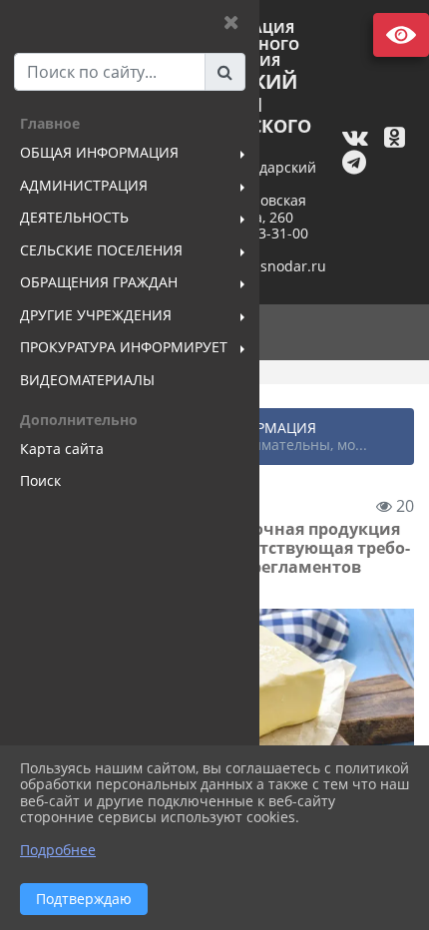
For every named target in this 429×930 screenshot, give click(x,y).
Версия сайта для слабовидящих (401, 35)
